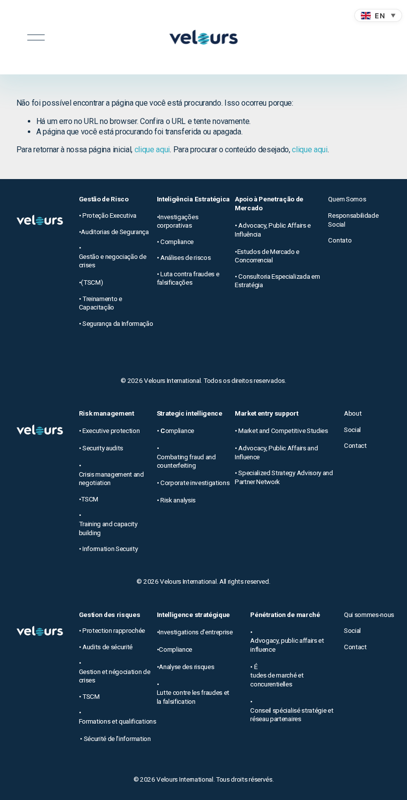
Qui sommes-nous (369, 614)
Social (352, 429)
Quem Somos (347, 199)
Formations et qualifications (117, 721)
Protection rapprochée (113, 630)
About (352, 413)
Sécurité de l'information (117, 738)
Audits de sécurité (107, 647)
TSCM (91, 696)
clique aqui (152, 149)
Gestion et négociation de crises (114, 676)
